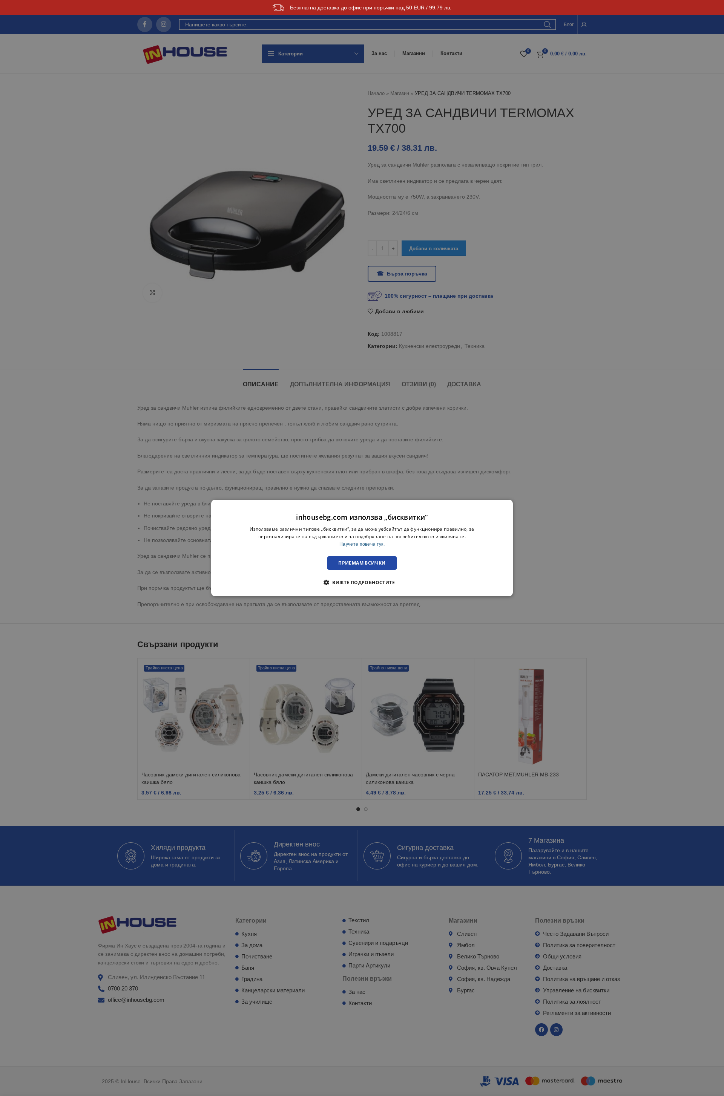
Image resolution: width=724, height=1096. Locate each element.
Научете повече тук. (362, 544)
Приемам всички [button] (362, 563)
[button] (362, 582)
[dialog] (362, 548)
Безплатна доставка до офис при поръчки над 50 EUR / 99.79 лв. (370, 8)
